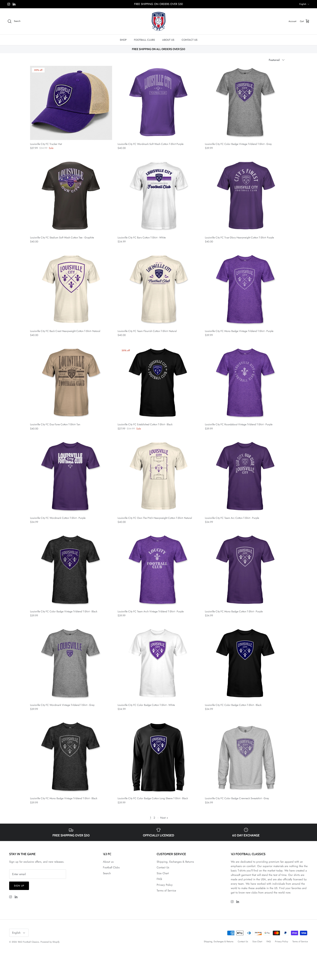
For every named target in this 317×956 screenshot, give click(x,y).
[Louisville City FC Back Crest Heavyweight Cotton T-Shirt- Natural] (71, 290)
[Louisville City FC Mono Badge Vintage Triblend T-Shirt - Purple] (246, 290)
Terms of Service (166, 891)
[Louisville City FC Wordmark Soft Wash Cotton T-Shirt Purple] (159, 103)
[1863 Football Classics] (158, 21)
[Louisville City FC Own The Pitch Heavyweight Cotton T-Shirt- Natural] (159, 477)
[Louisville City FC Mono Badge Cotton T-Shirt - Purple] (246, 570)
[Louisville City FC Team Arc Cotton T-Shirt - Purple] (246, 477)
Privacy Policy (165, 885)
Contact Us (163, 867)
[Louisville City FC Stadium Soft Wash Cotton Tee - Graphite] (71, 196)
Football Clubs (111, 867)
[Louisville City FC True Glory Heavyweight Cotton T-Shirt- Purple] (246, 196)
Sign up (19, 885)
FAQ (159, 879)
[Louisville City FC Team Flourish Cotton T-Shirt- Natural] (159, 290)
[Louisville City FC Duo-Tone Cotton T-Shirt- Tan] (71, 383)
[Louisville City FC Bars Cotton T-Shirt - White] (159, 196)
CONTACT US (189, 40)
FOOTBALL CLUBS (144, 40)
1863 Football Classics (28, 942)
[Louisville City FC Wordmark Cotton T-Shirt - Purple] (71, 477)
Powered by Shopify (50, 942)
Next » (164, 818)
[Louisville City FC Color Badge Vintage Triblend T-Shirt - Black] (71, 570)
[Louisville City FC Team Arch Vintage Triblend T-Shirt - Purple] (159, 570)
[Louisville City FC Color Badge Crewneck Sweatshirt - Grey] (246, 757)
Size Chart (163, 873)
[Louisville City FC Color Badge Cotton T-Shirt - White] (159, 664)
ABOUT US (168, 40)
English (302, 4)
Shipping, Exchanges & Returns (175, 862)
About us (108, 862)
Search (107, 873)
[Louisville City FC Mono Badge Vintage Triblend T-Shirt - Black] (71, 757)
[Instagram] (8, 4)
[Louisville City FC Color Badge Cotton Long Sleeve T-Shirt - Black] (159, 757)
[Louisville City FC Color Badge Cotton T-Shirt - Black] (246, 664)
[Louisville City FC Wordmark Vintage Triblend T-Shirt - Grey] (71, 664)
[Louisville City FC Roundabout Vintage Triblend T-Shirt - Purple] (246, 383)
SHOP (123, 40)
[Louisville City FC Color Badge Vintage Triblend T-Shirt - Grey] (246, 103)
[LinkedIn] (14, 4)
